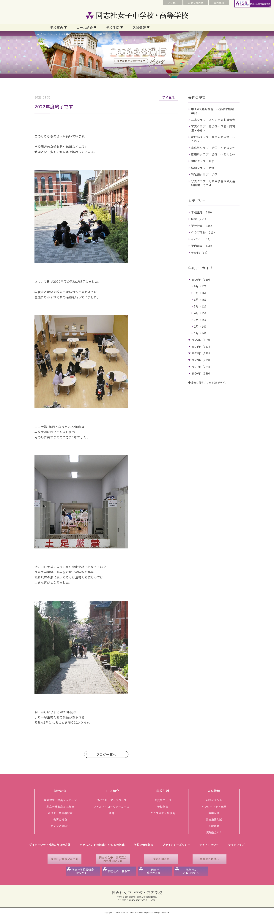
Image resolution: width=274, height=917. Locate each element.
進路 (111, 813)
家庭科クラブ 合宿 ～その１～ (213, 154)
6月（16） (201, 300)
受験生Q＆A (213, 832)
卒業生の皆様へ (209, 859)
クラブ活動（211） (204, 232)
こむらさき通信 (62, 34)
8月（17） (201, 286)
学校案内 (56, 27)
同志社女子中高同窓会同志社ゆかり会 (113, 859)
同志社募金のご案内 (155, 871)
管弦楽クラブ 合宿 (204, 174)
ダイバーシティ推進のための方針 (49, 844)
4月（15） (201, 313)
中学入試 (213, 813)
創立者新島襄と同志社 (60, 806)
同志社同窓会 (161, 859)
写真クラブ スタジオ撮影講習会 (213, 120)
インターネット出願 (213, 806)
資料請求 (219, 2)
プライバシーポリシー (176, 844)
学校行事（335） (202, 226)
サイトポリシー (209, 844)
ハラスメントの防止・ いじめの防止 (102, 844)
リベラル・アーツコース (112, 800)
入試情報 (139, 27)
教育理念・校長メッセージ (60, 800)
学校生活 (112, 27)
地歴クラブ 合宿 (203, 161)
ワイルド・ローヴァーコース (111, 806)
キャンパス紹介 (60, 826)
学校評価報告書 (143, 844)
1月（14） (201, 333)
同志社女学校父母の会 (64, 859)
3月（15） (201, 320)
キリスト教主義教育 (60, 813)
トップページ (41, 34)
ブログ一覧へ (106, 754)
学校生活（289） (202, 212)
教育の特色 (60, 819)
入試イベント (214, 800)
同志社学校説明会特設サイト (83, 871)
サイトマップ (236, 844)
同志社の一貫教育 (119, 871)
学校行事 (162, 806)
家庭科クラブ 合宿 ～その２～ (213, 148)
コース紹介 (84, 27)
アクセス (173, 2)
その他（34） (200, 252)
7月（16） (201, 293)
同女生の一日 (163, 800)
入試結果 (213, 826)
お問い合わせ (196, 2)
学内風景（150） (202, 246)
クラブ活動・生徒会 (162, 813)
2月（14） (201, 326)
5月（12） (201, 306)
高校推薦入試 (214, 819)
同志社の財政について (191, 871)
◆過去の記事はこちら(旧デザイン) (208, 382)
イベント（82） (201, 239)
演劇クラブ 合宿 (203, 168)
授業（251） (199, 219)
